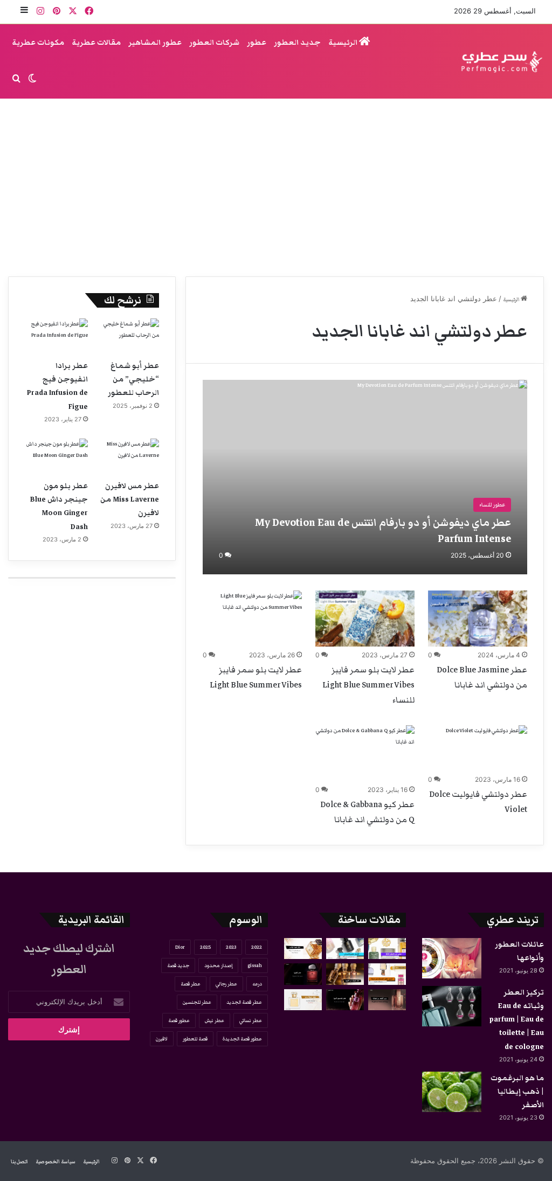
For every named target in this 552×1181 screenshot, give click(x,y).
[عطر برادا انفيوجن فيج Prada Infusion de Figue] (56, 336)
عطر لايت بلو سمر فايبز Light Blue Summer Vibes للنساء (368, 684)
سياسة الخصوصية (55, 1161)
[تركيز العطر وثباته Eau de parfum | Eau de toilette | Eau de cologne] (451, 1006)
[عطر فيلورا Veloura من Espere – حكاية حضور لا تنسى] (303, 973)
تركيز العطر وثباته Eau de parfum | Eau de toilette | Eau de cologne (516, 1020)
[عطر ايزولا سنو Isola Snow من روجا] (303, 999)
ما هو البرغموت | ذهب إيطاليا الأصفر (517, 1091)
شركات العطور (214, 42)
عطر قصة (191, 984)
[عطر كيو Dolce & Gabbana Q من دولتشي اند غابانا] (365, 753)
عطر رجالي (226, 984)
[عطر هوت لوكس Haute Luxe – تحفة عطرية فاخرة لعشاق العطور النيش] (303, 948)
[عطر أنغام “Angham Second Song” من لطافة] (387, 999)
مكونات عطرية (38, 42)
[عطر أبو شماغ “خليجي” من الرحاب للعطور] (127, 336)
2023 (231, 947)
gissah (254, 965)
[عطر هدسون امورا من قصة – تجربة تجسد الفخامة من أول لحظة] (345, 999)
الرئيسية (343, 42)
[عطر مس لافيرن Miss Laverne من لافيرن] (127, 456)
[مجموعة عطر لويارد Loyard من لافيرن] (345, 973)
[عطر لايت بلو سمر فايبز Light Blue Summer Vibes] (252, 618)
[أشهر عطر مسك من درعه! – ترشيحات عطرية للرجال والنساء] (387, 973)
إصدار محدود (218, 965)
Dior (180, 947)
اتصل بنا (19, 1161)
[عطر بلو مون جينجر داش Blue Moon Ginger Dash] (56, 456)
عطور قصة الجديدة (242, 1039)
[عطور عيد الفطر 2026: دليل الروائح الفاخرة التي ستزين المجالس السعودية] (387, 948)
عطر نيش (214, 1020)
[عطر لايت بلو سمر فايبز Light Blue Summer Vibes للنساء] (365, 618)
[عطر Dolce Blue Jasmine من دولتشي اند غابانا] (477, 618)
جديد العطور (297, 42)
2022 (256, 947)
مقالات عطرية (96, 42)
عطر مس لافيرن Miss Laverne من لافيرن (129, 499)
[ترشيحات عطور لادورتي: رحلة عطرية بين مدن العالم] (345, 948)
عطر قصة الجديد (244, 1002)
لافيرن (162, 1039)
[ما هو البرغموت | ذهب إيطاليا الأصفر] (451, 1092)
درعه (257, 984)
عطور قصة (179, 1020)
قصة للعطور (195, 1039)
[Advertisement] (276, 184)
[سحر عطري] (498, 61)
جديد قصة (178, 965)
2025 (205, 947)
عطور (256, 42)
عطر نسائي (250, 1020)
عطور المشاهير (155, 42)
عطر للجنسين (197, 1002)
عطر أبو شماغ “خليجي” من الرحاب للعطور (133, 379)
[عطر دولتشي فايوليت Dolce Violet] (486, 748)
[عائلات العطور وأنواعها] (451, 958)
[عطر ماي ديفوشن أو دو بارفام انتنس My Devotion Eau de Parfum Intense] (365, 477)
